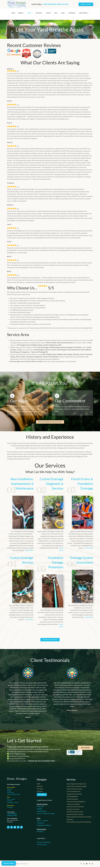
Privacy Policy (42, 844)
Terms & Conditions (44, 842)
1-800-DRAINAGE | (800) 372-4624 (56, 4)
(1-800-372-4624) (12, 815)
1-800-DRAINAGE (12, 813)
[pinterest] (18, 827)
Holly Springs (10, 792)
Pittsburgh (10, 807)
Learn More (29, 550)
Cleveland (9, 800)
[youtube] (15, 827)
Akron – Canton (11, 799)
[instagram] (21, 827)
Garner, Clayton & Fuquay (13, 794)
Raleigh (9, 791)
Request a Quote (9, 863)
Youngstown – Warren (13, 802)
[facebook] (8, 827)
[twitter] (11, 827)
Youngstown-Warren (44, 825)
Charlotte (9, 789)
